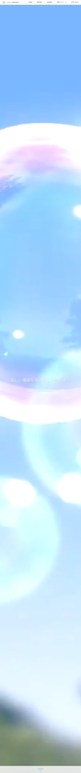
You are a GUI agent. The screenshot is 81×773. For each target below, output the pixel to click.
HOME (30, 2)
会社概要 (49, 2)
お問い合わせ (75, 2)
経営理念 (39, 2)
